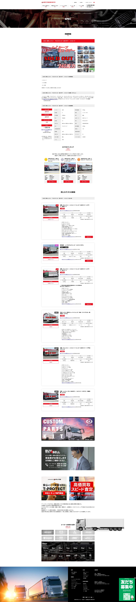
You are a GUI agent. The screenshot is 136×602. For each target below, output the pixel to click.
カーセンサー (85, 586)
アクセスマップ (85, 575)
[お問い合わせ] (94, 2)
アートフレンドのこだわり (75, 579)
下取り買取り (85, 588)
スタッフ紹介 (85, 576)
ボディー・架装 (73, 585)
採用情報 (84, 578)
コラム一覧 (73, 588)
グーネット (85, 585)
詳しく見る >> (52, 181)
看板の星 (84, 583)
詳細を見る (89, 237)
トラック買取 (81, 6)
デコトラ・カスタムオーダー (76, 583)
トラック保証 (73, 586)
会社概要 (84, 573)
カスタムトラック (86, 589)
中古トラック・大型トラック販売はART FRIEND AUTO (86, 599)
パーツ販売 (85, 591)
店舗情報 (75, 2)
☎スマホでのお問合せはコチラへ (51, 99)
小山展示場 (73, 573)
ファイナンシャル (74, 582)
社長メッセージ (85, 572)
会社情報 (81, 2)
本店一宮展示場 (74, 572)
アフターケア (73, 580)
